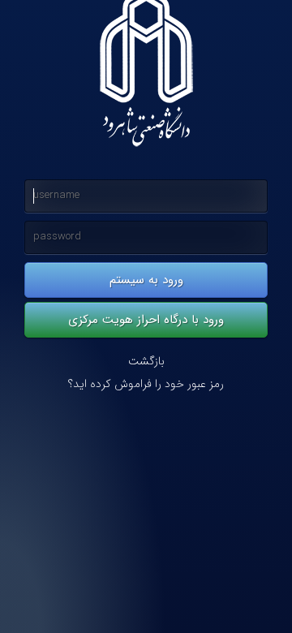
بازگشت (146, 361)
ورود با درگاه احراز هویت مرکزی (146, 319)
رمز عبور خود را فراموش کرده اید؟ (146, 384)
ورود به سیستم (146, 280)
